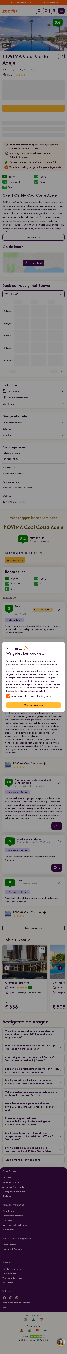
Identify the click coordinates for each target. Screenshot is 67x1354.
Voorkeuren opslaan (33, 705)
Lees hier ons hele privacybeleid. (30, 690)
